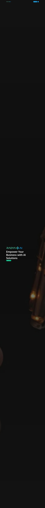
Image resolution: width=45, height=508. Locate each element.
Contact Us (35, 1)
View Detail (8, 260)
